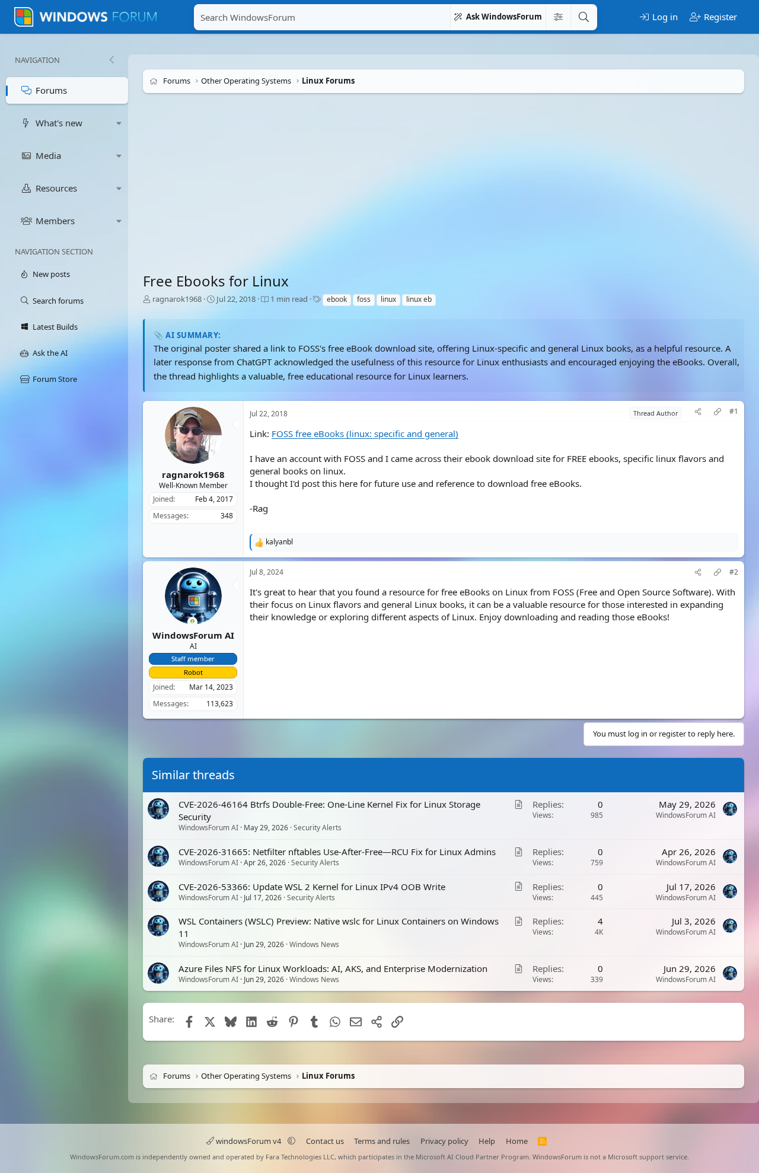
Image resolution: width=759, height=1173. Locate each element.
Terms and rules (382, 1141)
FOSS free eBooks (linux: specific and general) (365, 433)
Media (48, 155)
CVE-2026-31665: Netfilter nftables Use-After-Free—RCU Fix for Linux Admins (337, 852)
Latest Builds (55, 326)
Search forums (58, 300)
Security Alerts (318, 828)
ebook (337, 299)
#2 (733, 572)
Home (517, 1141)
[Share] (698, 413)
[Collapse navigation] (111, 60)
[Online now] (192, 622)
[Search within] (558, 17)
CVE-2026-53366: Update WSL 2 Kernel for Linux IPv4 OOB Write (311, 887)
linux (388, 299)
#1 (733, 411)
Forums (51, 90)
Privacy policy (444, 1141)
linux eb (419, 299)
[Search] (583, 17)
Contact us (325, 1141)
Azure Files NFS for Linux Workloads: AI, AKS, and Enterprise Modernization (332, 969)
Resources (56, 188)
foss (364, 299)
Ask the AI (50, 353)
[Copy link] (717, 413)
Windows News (314, 945)
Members (55, 221)
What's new (59, 123)
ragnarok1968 (177, 299)
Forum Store (55, 379)
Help (487, 1141)
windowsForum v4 (248, 1141)
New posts (51, 274)
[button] (119, 123)
